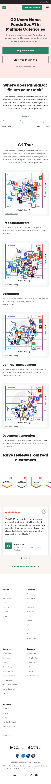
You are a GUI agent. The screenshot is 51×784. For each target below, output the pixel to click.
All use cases (31, 638)
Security (5, 611)
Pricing (4, 594)
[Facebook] (20, 775)
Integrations (6, 598)
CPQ (28, 629)
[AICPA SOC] (23, 756)
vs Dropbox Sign (32, 658)
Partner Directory (8, 689)
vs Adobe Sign (32, 662)
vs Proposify (31, 667)
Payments (30, 611)
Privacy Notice (8, 766)
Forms (29, 616)
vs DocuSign (31, 653)
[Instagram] (30, 775)
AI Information (39, 769)
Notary (29, 620)
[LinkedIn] (14, 775)
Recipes (5, 693)
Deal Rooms (31, 634)
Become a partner (8, 726)
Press (4, 731)
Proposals (30, 594)
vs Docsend (31, 671)
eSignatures (31, 598)
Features (5, 603)
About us (5, 708)
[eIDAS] (33, 756)
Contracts (30, 607)
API (28, 625)
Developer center (8, 676)
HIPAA (4, 616)
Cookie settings (25, 766)
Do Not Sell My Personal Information (20, 769)
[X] (25, 775)
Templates (6, 658)
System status (7, 680)
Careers (5, 717)
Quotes (29, 603)
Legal (16, 766)
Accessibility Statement (40, 766)
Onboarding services (10, 684)
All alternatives (32, 676)
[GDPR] (28, 756)
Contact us (6, 735)
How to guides (7, 671)
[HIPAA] (18, 756)
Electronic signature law (11, 667)
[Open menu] (47, 7)
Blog (4, 662)
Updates (5, 607)
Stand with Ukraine (9, 722)
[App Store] (34, 747)
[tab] (21, 558)
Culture (5, 713)
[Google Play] (17, 747)
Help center (44, 2)
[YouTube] (36, 775)
